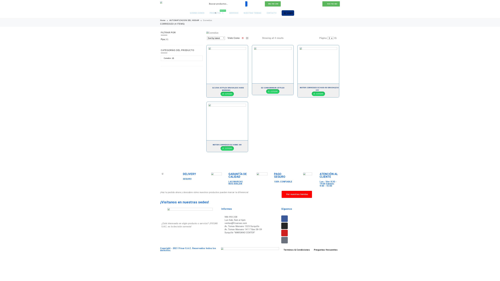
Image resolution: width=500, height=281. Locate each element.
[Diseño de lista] (246, 38)
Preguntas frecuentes (326, 250)
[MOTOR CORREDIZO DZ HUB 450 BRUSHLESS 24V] (318, 64)
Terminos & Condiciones (297, 250)
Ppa (163, 39)
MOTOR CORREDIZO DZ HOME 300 (227, 145)
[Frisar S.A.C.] (162, 2)
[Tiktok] (284, 240)
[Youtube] (284, 233)
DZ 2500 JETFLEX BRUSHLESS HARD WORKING (228, 89)
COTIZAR (228, 94)
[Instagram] (284, 226)
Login (290, 13)
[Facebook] (284, 218)
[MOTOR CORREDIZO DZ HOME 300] (227, 121)
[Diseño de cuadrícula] (243, 38)
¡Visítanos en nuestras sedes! (184, 202)
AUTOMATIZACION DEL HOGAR (184, 20)
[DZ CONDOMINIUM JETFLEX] (273, 64)
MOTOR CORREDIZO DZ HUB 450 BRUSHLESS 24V (319, 89)
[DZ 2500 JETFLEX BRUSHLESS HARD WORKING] (227, 64)
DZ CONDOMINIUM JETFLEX (273, 88)
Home (162, 20)
